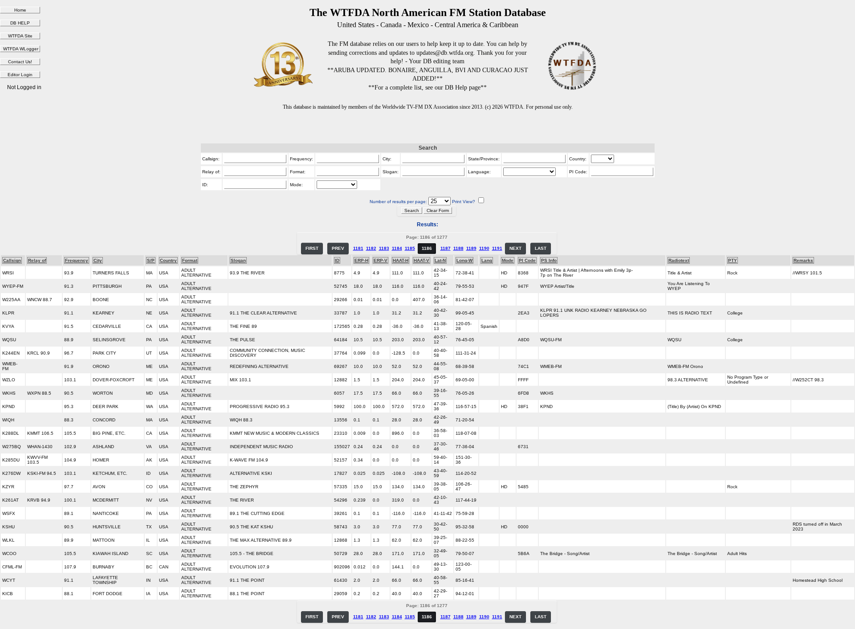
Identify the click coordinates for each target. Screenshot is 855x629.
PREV (338, 248)
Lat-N (440, 260)
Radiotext (678, 260)
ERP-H (361, 260)
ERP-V (380, 260)
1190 (484, 248)
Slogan (238, 260)
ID (337, 260)
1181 (358, 248)
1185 (410, 248)
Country (168, 260)
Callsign (12, 260)
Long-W (464, 260)
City (98, 260)
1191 (497, 248)
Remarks (803, 260)
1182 (371, 248)
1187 (445, 248)
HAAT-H (400, 260)
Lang (486, 260)
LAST (540, 248)
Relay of (37, 260)
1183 (384, 248)
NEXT (515, 248)
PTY (732, 260)
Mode (507, 260)
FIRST (311, 248)
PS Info (549, 260)
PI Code (527, 260)
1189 (471, 248)
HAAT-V (421, 260)
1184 (397, 248)
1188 (458, 248)
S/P (151, 260)
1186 (427, 248)
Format (189, 260)
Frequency (76, 260)
